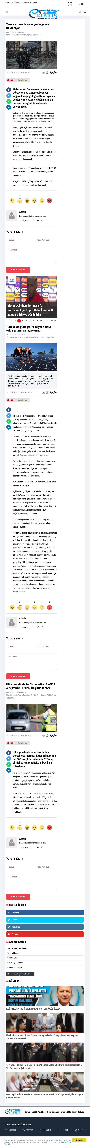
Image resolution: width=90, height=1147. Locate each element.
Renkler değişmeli (16, 967)
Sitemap (56, 1112)
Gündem (20, 32)
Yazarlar (9, 2)
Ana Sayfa (10, 32)
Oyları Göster (27, 974)
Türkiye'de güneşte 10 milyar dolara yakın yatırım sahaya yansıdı (31, 337)
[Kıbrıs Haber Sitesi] (45, 14)
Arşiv (74, 1112)
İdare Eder (13, 958)
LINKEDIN (65, 1130)
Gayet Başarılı (14, 953)
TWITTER (29, 1130)
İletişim (81, 1112)
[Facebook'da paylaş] (8, 89)
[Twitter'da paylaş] (8, 95)
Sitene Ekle (66, 1112)
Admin (22, 211)
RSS (49, 1112)
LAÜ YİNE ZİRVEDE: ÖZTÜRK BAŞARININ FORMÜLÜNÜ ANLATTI (34, 1009)
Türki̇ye (20, 335)
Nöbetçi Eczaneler (30, 2)
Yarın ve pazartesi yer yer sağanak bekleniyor (23, 35)
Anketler (19, 2)
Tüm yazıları (25, 221)
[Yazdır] (43, 72)
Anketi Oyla (12, 974)
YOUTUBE (81, 1130)
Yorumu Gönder (18, 270)
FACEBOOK (12, 1130)
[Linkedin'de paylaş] (8, 107)
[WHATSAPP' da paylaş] (8, 101)
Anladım (79, 1140)
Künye (27, 1112)
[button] (85, 11)
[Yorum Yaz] (47, 72)
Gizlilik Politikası (38, 1112)
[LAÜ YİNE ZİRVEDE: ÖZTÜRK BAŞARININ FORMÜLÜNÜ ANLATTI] (45, 996)
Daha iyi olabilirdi (16, 963)
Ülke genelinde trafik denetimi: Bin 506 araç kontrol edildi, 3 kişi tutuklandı (31, 696)
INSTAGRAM (47, 1130)
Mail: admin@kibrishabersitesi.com (32, 216)
